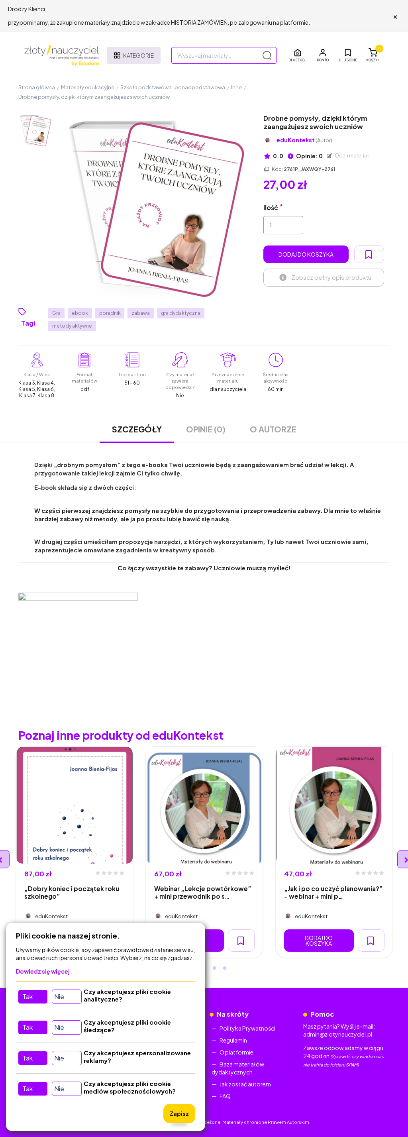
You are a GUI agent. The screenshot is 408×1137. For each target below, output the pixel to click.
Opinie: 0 (309, 155)
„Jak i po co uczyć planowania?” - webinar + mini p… (333, 892)
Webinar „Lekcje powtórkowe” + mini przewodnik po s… (202, 892)
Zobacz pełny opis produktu (331, 277)
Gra (56, 313)
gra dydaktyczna (180, 313)
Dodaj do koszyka (306, 254)
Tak (27, 996)
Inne (236, 87)
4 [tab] (214, 968)
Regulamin (233, 1040)
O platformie (236, 1052)
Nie (59, 996)
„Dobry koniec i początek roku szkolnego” (71, 892)
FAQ (225, 1096)
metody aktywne (72, 326)
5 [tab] (225, 968)
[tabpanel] (74, 852)
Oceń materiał (351, 156)
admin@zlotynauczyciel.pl (337, 1034)
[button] (322, 55)
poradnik (110, 313)
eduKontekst (304, 140)
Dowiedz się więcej (43, 971)
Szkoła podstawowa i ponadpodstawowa (172, 87)
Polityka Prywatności (247, 1028)
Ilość (270, 207)
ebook (80, 313)
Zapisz (179, 1113)
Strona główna (36, 87)
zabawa (140, 313)
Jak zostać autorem (245, 1084)
